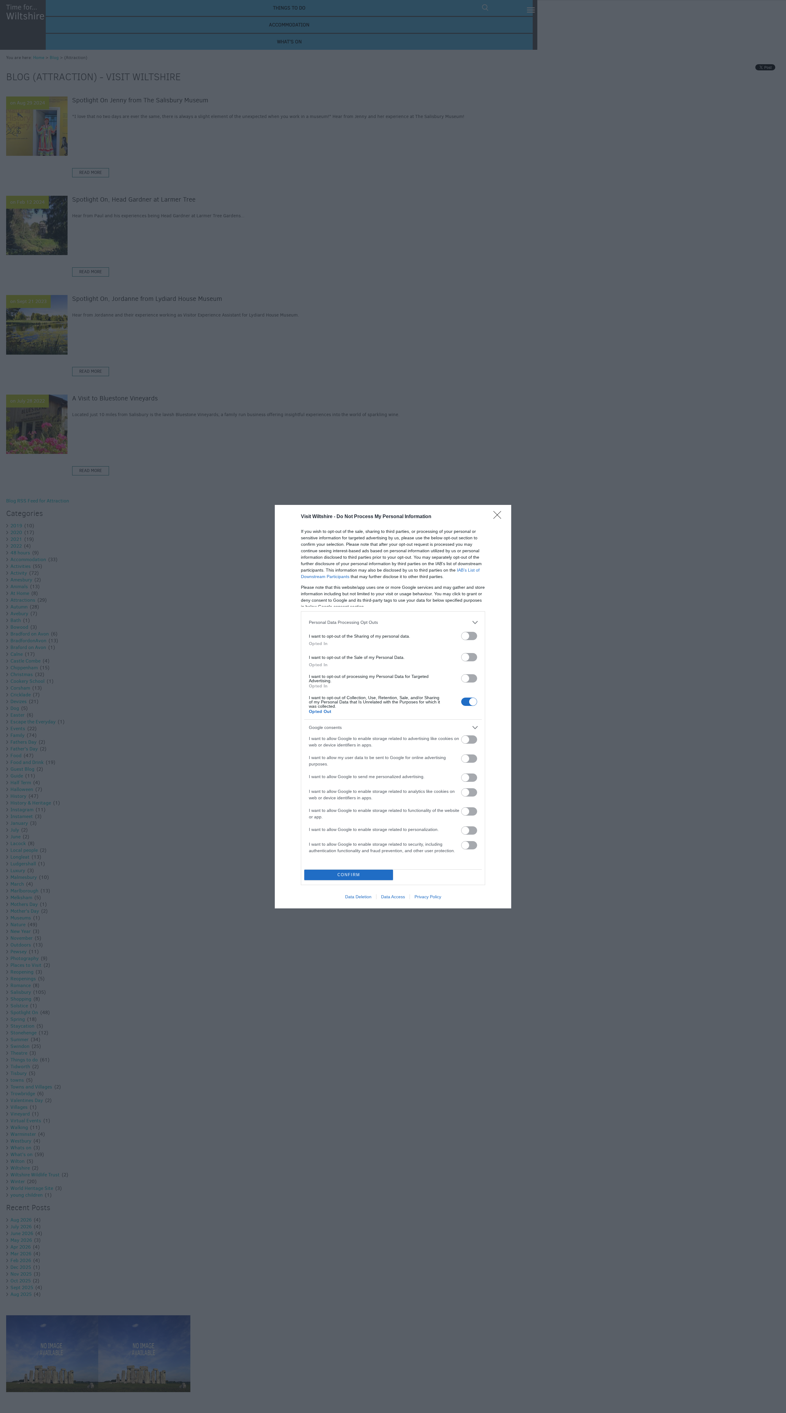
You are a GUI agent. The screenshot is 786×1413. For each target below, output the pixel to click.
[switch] (469, 636)
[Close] (499, 517)
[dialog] (393, 706)
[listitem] (393, 622)
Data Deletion (358, 896)
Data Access (393, 896)
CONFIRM (348, 874)
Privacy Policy (427, 896)
